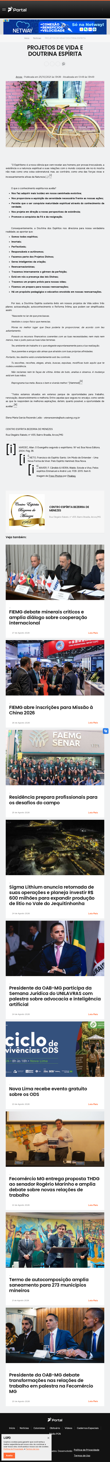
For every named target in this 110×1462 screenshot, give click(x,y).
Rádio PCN (55, 1433)
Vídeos (68, 1428)
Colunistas (39, 1428)
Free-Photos (56, 475)
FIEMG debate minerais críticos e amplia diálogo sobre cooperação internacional (48, 617)
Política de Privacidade (86, 1449)
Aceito (9, 1455)
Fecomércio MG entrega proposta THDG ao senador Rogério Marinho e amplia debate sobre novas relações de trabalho (54, 1186)
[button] (4, 9)
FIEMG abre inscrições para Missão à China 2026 (51, 710)
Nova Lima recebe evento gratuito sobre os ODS (48, 1091)
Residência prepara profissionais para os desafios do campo (53, 800)
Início (26, 38)
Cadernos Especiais (88, 1428)
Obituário (55, 1428)
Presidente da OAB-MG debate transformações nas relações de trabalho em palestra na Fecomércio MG (51, 1383)
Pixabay (71, 475)
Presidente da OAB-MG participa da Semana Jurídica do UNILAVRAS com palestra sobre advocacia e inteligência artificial (55, 996)
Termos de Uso (82, 1455)
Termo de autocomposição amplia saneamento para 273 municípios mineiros (49, 1285)
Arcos (19, 76)
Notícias (37, 38)
